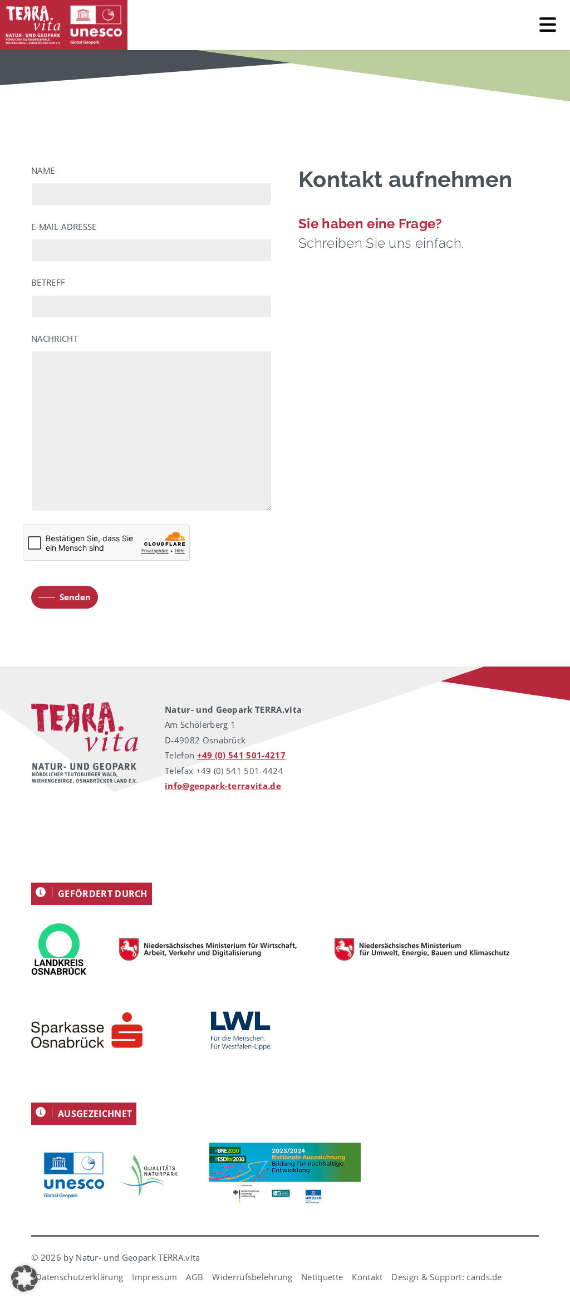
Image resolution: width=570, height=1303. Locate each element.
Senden (75, 596)
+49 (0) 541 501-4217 (241, 755)
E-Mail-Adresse (63, 226)
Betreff (48, 282)
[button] (24, 1278)
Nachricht (54, 338)
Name (43, 170)
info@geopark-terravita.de (223, 785)
